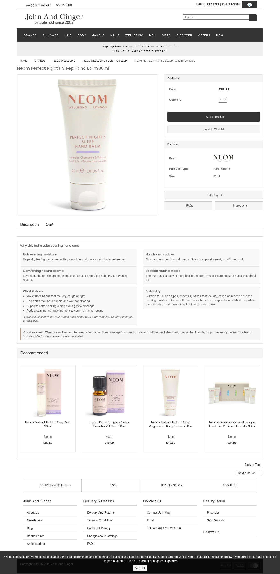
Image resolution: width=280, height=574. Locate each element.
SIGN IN (200, 4)
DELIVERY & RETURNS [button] (55, 485)
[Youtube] (217, 542)
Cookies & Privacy (98, 528)
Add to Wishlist (214, 129)
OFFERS (204, 35)
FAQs (189, 205)
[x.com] (225, 542)
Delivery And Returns (101, 512)
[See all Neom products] (223, 158)
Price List (213, 512)
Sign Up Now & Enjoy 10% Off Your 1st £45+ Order (140, 46)
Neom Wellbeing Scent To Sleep (105, 60)
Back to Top (253, 464)
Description (29, 224)
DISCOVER (184, 35)
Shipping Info (215, 195)
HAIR (68, 35)
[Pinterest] (242, 542)
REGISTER (213, 4)
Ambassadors (36, 543)
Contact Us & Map (159, 512)
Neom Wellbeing (64, 60)
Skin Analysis (215, 520)
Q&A (49, 224)
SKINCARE (51, 35)
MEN (152, 35)
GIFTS (166, 35)
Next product (246, 473)
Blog (30, 528)
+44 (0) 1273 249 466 (38, 5)
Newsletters (34, 520)
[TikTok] (250, 542)
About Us (33, 512)
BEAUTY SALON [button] (171, 485)
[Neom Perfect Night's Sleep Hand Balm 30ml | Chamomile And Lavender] (54, 18)
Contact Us (64, 5)
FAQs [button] (113, 485)
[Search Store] (253, 17)
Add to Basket (214, 117)
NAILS (115, 35)
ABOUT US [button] (229, 485)
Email (150, 520)
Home (23, 60)
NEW (219, 35)
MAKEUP (98, 35)
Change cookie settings (102, 536)
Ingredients (240, 205)
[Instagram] (234, 542)
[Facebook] (209, 542)
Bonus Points (230, 4)
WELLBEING (134, 35)
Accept (140, 567)
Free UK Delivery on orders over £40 (140, 50)
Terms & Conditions (100, 520)
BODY (82, 35)
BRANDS (30, 35)
